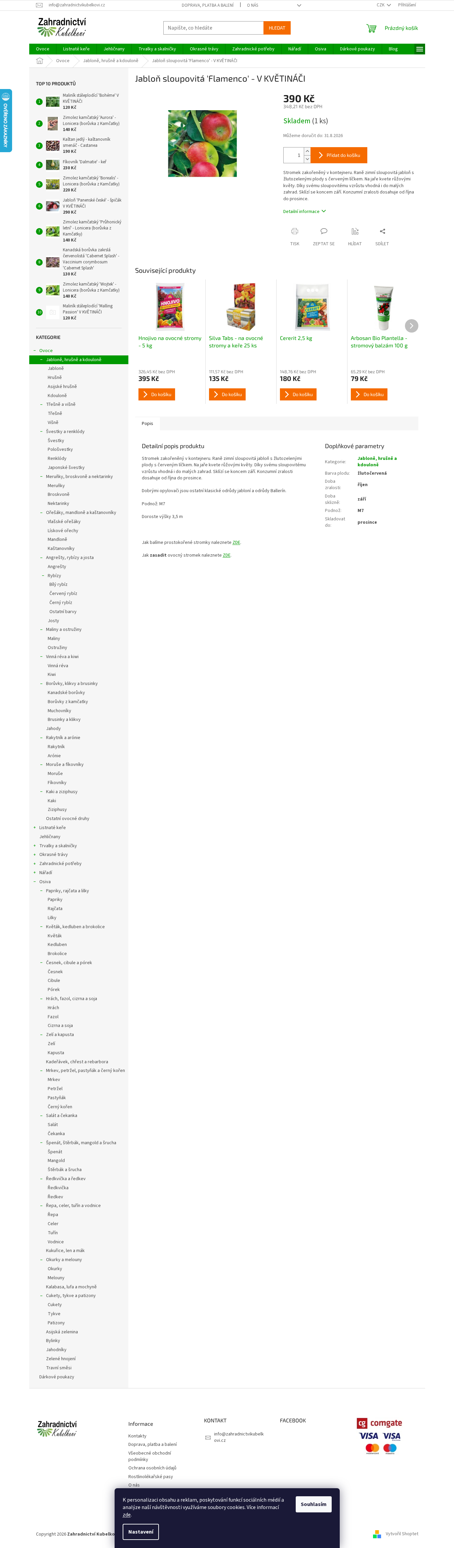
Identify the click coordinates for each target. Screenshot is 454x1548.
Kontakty (137, 1436)
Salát (53, 1124)
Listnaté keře (52, 827)
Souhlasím (314, 1504)
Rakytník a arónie (63, 737)
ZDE (236, 542)
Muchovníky (59, 710)
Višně (53, 422)
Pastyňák (57, 1097)
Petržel (55, 1088)
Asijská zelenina (62, 1332)
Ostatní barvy (63, 611)
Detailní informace (301, 211)
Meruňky (56, 485)
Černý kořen (60, 1107)
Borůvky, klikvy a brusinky (72, 683)
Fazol (53, 1017)
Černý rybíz (60, 602)
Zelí (51, 1043)
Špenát (55, 1152)
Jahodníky (56, 1349)
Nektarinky (58, 503)
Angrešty (57, 566)
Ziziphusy (57, 809)
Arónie (54, 755)
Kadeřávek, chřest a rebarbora (77, 1062)
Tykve (54, 1313)
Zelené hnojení (61, 1359)
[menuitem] (42, 49)
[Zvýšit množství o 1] (307, 151)
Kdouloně (57, 395)
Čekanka (56, 1133)
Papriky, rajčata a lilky (67, 891)
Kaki (52, 801)
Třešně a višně (61, 404)
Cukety (55, 1304)
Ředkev (55, 1197)
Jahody (53, 728)
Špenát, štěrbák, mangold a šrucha (81, 1143)
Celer (53, 1223)
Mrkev (54, 1079)
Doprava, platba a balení (208, 5)
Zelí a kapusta (60, 1034)
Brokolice (57, 953)
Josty (53, 620)
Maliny (54, 638)
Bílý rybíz (58, 584)
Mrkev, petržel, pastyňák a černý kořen (85, 1070)
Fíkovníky (57, 782)
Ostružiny (57, 647)
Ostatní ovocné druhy (67, 818)
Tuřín (53, 1233)
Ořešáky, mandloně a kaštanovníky (81, 512)
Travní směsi (59, 1368)
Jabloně (56, 368)
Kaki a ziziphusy (62, 791)
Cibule (54, 980)
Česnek (55, 972)
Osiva (45, 881)
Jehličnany (49, 836)
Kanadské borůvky (66, 692)
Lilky (52, 917)
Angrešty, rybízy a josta (70, 557)
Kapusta (56, 1052)
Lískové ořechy (63, 530)
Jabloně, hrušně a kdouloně (73, 359)
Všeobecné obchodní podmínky (149, 1456)
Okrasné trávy (53, 854)
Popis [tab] (147, 423)
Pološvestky (60, 449)
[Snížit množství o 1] (307, 159)
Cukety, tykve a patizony (71, 1295)
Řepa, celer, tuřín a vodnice (73, 1205)
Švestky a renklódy (65, 431)
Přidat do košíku (343, 155)
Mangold (56, 1160)
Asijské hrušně (62, 386)
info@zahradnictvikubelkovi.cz (239, 1437)
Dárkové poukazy (56, 1377)
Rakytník (56, 746)
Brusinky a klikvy (64, 719)
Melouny (56, 1278)
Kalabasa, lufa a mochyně (71, 1287)
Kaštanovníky (61, 548)
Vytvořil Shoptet (402, 1534)
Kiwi (52, 674)
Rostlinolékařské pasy (150, 1477)
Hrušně (55, 377)
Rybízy (54, 575)
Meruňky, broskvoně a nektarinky (79, 476)
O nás (252, 5)
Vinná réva (58, 665)
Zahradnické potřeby (60, 863)
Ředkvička (58, 1188)
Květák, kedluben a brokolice (75, 926)
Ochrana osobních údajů (152, 1468)
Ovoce (46, 350)
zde (127, 1514)
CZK (381, 5)
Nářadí (45, 872)
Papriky (55, 899)
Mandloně (57, 539)
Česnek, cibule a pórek (69, 962)
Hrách (53, 1007)
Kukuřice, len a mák (65, 1250)
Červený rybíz (63, 593)
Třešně (55, 413)
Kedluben (57, 944)
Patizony (56, 1323)
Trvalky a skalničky (58, 846)
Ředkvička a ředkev (66, 1178)
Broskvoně (59, 494)
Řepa (53, 1214)
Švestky (56, 440)
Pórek (54, 989)
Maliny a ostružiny (64, 629)
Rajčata (55, 908)
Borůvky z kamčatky (68, 701)
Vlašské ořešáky (64, 521)
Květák (55, 936)
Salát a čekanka (61, 1115)
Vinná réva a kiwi (62, 656)
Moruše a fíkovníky (65, 764)
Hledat (277, 28)
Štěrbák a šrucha (65, 1169)
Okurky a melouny (64, 1259)
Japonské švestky (66, 467)
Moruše (55, 773)
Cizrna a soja (60, 1025)
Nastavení (140, 1532)
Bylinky (53, 1340)
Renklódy (57, 458)
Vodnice (56, 1242)
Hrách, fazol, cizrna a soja (71, 998)
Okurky (55, 1268)
